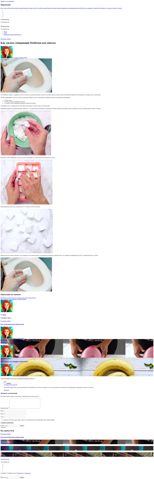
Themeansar (28, 473)
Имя (2, 411)
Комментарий (5, 408)
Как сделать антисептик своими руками (12, 324)
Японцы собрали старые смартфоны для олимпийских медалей (19, 449)
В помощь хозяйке (6, 39)
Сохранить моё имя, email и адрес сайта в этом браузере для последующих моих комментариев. (29, 420)
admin (16, 57)
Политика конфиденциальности (12, 34)
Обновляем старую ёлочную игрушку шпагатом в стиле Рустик (18, 298)
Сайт (2, 417)
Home (5, 31)
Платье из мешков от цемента (9, 456)
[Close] (1, 476)
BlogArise (20, 473)
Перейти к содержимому (7, 1)
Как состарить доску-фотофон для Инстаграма (13, 299)
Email (3, 414)
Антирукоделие (5, 19)
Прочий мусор (5, 446)
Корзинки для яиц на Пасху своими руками (13, 343)
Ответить (6, 390)
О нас (5, 33)
